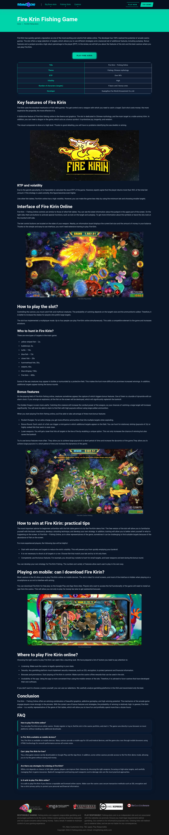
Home (19, 24)
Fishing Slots (65, 4)
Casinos (77, 4)
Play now (132, 5)
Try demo (146, 5)
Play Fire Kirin (84, 56)
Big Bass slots (50, 4)
